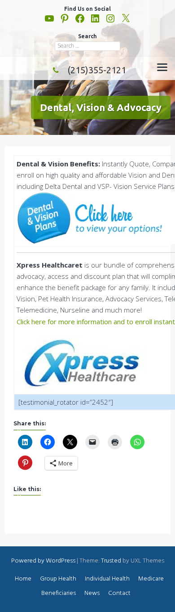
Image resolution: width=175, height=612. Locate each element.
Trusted (111, 561)
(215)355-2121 (96, 70)
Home (23, 579)
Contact (119, 593)
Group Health (58, 579)
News (92, 593)
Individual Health (107, 579)
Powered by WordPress (43, 561)
